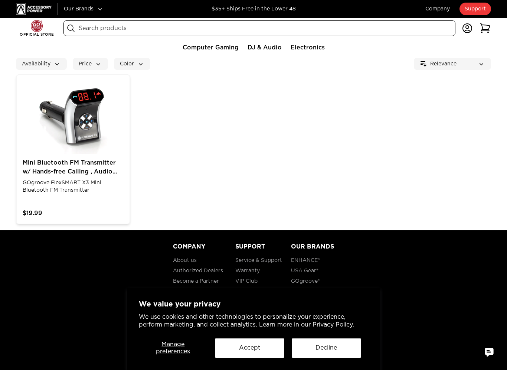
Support (475, 9)
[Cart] (485, 28)
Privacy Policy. (333, 325)
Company (437, 9)
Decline (326, 348)
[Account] (467, 28)
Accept (249, 348)
